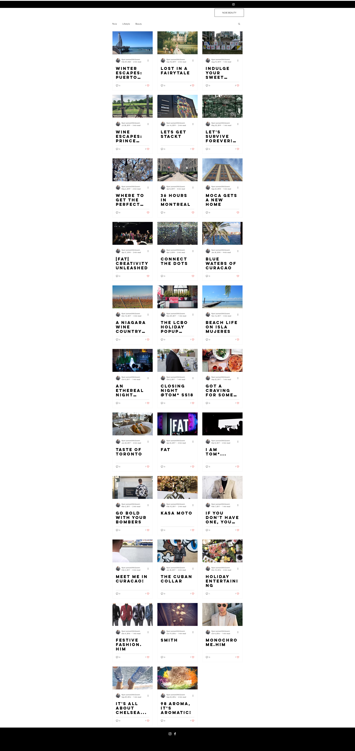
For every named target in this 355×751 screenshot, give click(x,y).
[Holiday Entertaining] (222, 550)
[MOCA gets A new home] (222, 169)
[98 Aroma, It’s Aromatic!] (177, 678)
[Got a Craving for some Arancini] (222, 360)
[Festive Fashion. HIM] (132, 614)
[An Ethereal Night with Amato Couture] (132, 360)
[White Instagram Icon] (233, 4)
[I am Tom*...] (222, 423)
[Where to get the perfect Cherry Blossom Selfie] (132, 169)
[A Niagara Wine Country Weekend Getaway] (132, 296)
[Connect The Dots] (177, 233)
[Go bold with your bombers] (132, 487)
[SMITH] (177, 614)
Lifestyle (126, 23)
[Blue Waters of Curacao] (222, 233)
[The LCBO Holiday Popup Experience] (177, 296)
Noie (114, 23)
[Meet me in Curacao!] (132, 550)
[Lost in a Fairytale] (177, 42)
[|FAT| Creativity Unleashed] (132, 233)
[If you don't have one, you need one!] (222, 487)
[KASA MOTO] (177, 487)
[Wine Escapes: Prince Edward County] (132, 106)
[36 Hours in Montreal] (177, 169)
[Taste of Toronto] (132, 423)
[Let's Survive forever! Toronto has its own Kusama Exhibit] (222, 106)
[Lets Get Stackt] (177, 106)
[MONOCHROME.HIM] (222, 614)
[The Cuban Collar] (177, 550)
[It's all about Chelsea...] (132, 678)
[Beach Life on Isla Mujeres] (222, 296)
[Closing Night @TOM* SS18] (177, 360)
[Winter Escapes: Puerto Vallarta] (132, 42)
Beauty (138, 23)
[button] (239, 24)
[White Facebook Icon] (175, 734)
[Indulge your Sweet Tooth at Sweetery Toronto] (222, 42)
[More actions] (149, 60)
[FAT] (177, 423)
